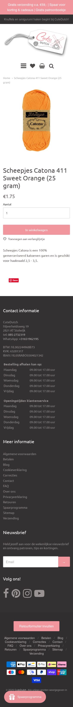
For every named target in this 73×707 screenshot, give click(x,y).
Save (15, 280)
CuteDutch (20, 689)
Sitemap (8, 513)
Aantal (7, 204)
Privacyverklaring (15, 497)
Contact (8, 480)
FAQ (6, 486)
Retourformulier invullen (36, 626)
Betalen (8, 459)
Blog (6, 464)
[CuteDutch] (36, 43)
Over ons (9, 491)
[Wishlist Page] (32, 66)
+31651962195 (29, 339)
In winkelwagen (36, 230)
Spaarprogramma (15, 507)
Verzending (11, 518)
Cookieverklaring (15, 470)
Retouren (9, 502)
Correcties (10, 475)
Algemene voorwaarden (19, 454)
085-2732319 (16, 334)
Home (6, 78)
